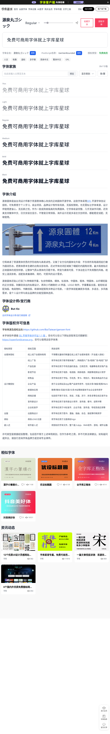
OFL (89, 201)
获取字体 (101, 23)
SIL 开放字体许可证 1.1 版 (32, 335)
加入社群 (88, 9)
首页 (16, 9)
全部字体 (23, 9)
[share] (77, 23)
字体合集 (32, 9)
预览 (72, 73)
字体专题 (58, 9)
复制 (33, 53)
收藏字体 (87, 23)
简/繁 (102, 73)
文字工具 (67, 9)
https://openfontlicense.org (17, 339)
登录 (80, 9)
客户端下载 (102, 9)
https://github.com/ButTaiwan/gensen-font (46, 329)
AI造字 (40, 9)
